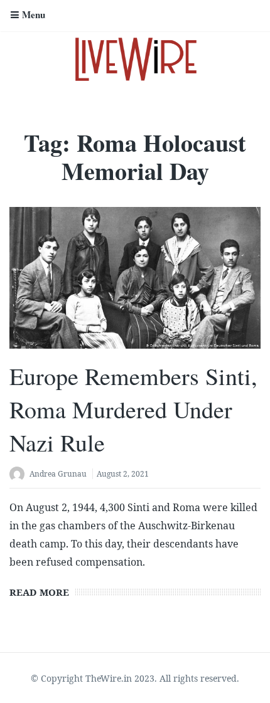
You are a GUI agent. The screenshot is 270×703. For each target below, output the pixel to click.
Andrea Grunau (58, 473)
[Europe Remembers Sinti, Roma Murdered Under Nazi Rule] (135, 277)
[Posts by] (19, 475)
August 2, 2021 (123, 473)
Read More (39, 592)
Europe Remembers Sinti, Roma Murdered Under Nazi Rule (133, 409)
